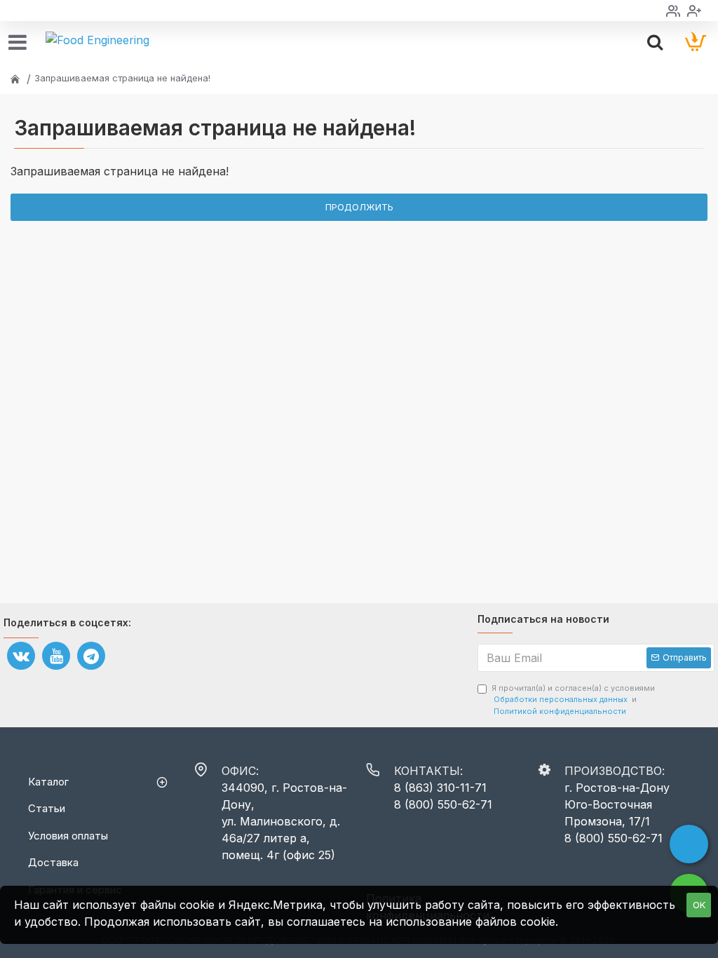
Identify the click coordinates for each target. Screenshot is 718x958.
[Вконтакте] (21, 656)
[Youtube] (56, 656)
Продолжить (359, 206)
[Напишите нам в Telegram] (689, 844)
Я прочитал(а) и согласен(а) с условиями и (573, 699)
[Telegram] (91, 656)
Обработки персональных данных (561, 699)
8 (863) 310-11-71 (440, 788)
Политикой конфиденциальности (560, 711)
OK (699, 904)
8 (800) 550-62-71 (443, 804)
